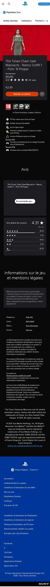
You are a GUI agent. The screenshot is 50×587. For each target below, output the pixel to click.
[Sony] (44, 586)
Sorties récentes (10, 21)
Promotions (40, 21)
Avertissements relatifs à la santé (18, 376)
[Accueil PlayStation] (25, 4)
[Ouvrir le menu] (3, 4)
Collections (26, 21)
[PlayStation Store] (12, 12)
